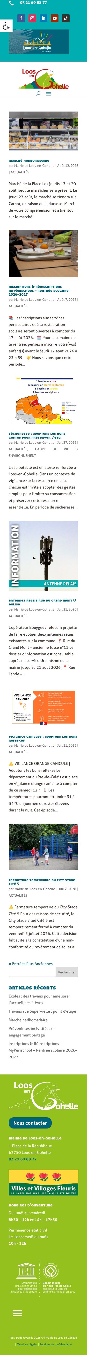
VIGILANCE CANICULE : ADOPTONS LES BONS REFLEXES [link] (43, 738)
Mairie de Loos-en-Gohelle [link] (34, 165)
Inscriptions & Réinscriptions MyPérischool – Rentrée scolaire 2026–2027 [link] (39, 290)
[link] (6, 25)
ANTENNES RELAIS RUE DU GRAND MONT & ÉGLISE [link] (42, 602)
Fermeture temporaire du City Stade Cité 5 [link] (42, 881)
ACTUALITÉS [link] (20, 172)
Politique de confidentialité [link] (56, 1344)
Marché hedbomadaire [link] (29, 160)
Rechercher (67, 972)
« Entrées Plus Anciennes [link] (31, 963)
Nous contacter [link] (30, 1123)
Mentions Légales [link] (27, 1344)
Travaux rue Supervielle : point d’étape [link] (42, 1011)
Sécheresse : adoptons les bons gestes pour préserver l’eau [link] (37, 435)
